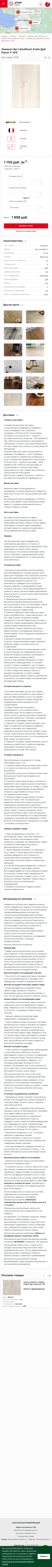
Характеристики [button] (13, 241)
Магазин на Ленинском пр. (26, 1533)
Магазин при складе (26, 1536)
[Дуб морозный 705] (12, 1287)
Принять (44, 1556)
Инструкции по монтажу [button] (18, 899)
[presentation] (44, 1275)
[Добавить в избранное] (45, 58)
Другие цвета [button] (11, 305)
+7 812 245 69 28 (31, 1545)
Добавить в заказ (26, 226)
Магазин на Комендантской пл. (26, 1530)
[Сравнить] (49, 58)
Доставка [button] (9, 415)
